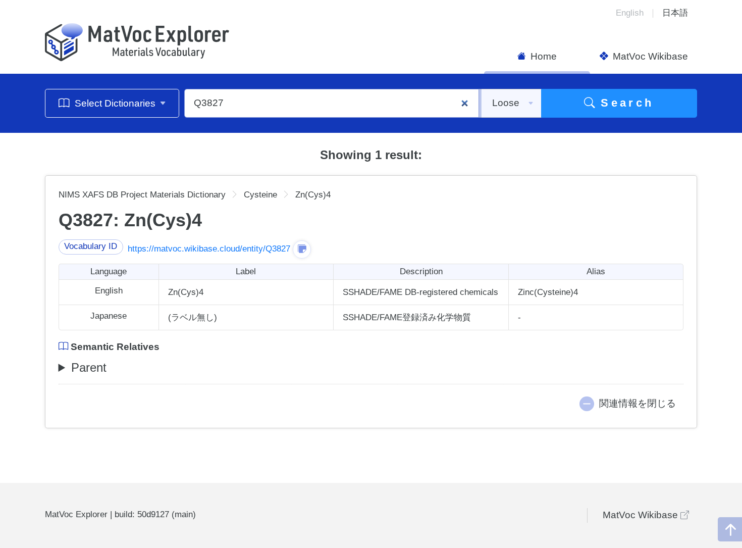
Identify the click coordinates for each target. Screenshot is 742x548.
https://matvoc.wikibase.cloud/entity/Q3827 (209, 249)
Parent (89, 367)
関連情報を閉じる (637, 403)
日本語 (675, 13)
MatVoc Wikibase (649, 56)
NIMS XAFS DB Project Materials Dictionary (142, 195)
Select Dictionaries (115, 103)
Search (624, 102)
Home (542, 56)
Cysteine (260, 195)
